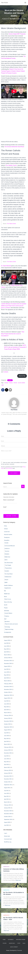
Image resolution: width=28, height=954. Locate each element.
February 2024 (7, 715)
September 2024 (8, 695)
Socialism (7, 571)
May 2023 (6, 738)
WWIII (6, 582)
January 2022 (7, 773)
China (5, 525)
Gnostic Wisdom (8, 613)
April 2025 (6, 677)
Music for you (8, 599)
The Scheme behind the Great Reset (14, 146)
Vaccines (7, 551)
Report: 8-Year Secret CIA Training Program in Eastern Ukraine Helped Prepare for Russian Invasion (13, 71)
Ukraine (10, 380)
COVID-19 (7, 548)
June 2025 (6, 672)
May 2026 (6, 649)
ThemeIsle (19, 950)
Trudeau (11, 382)
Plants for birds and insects (11, 624)
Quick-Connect (14, 946)
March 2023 (7, 744)
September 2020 (8, 819)
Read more (18, 880)
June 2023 (6, 735)
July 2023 (6, 732)
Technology (7, 626)
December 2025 (8, 660)
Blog (24, 943)
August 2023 (7, 729)
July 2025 (6, 669)
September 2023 (8, 727)
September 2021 (8, 784)
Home (4, 939)
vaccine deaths (21, 382)
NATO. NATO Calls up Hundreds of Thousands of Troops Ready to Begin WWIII (15, 347)
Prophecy (7, 616)
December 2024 (8, 686)
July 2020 (6, 825)
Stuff (5, 619)
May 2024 (6, 706)
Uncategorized (7, 632)
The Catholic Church (11, 165)
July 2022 (6, 755)
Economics (11, 939)
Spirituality (6, 610)
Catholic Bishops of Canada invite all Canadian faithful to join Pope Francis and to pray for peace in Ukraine (13, 305)
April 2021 (6, 799)
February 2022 (7, 770)
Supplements (8, 588)
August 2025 (7, 666)
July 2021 (6, 790)
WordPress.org (7, 841)
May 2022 (6, 761)
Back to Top (22, 375)
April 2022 (6, 764)
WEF (2, 385)
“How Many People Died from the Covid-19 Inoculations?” (12, 333)
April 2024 (6, 709)
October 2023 (7, 724)
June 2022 (6, 758)
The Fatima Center (11, 223)
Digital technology (9, 629)
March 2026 (7, 654)
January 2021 (7, 807)
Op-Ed (5, 604)
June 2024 (6, 703)
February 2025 (7, 683)
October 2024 (7, 692)
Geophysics (7, 537)
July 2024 (6, 701)
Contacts (5, 372)
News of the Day (8, 602)
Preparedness (8, 568)
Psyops (6, 607)
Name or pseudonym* (8, 499)
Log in (5, 833)
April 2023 (6, 741)
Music (5, 596)
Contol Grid (6, 531)
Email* (4, 507)
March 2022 (7, 767)
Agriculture (7, 621)
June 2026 (6, 646)
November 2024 (8, 689)
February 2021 (7, 805)
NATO (6, 559)
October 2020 (7, 816)
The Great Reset (8, 573)
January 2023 (7, 750)
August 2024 (7, 698)
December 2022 (8, 753)
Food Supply (8, 565)
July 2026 (6, 643)
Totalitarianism (8, 576)
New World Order (9, 562)
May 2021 (6, 796)
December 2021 (8, 776)
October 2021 (7, 781)
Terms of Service (9, 468)
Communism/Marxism (10, 545)
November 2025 (8, 663)
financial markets (8, 534)
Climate (6, 528)
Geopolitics (6, 540)
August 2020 (7, 822)
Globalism (7, 554)
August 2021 (7, 787)
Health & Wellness (8, 585)
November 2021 (8, 779)
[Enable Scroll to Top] (25, 951)
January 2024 (7, 718)
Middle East (7, 556)
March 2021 (7, 802)
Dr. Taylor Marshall (6, 265)
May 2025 (6, 675)
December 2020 (8, 810)
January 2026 (7, 657)
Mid (5, 590)
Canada (6, 382)
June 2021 (6, 793)
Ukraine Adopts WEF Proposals (17, 34)
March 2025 (7, 680)
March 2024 (7, 712)
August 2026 (7, 640)
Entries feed (7, 836)
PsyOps (4, 943)
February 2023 (7, 747)
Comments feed (8, 839)
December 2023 (8, 721)
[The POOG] (14, 402)
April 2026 (6, 651)
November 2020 (8, 813)
